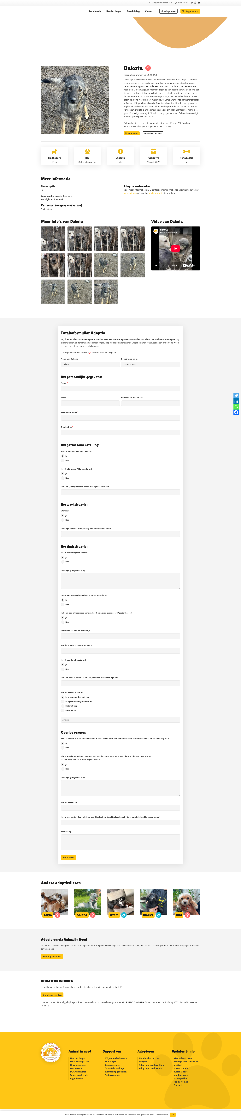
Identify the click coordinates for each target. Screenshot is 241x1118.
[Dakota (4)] (80, 292)
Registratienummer (130, 359)
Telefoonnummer (69, 412)
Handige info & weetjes (185, 1061)
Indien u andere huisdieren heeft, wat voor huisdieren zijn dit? (89, 677)
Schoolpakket (180, 1078)
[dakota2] (80, 238)
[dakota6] (53, 265)
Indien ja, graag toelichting (73, 570)
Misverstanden (181, 1068)
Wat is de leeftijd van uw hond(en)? (77, 645)
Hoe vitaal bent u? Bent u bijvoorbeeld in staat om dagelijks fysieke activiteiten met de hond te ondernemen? (110, 817)
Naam (64, 383)
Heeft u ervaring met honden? (74, 557)
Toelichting (66, 831)
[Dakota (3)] (132, 265)
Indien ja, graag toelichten (73, 777)
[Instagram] (195, 3)
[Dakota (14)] (106, 292)
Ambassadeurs (112, 1075)
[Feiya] (54, 903)
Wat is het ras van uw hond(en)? (75, 630)
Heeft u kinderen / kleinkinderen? (76, 473)
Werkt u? (65, 515)
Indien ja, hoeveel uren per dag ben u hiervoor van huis (86, 528)
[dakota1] (53, 238)
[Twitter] (236, 395)
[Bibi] (186, 903)
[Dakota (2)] (106, 265)
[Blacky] (153, 903)
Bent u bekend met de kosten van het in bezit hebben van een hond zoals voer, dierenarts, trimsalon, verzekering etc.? (115, 743)
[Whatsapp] (236, 407)
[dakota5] (80, 265)
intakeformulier (156, 193)
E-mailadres (67, 427)
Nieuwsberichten (182, 1058)
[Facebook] (199, 3)
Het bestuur (76, 1068)
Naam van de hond (70, 359)
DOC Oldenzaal (78, 1071)
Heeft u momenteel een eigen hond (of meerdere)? (84, 600)
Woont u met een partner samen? (76, 456)
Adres (64, 397)
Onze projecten (78, 1065)
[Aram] (120, 903)
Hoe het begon (77, 1058)
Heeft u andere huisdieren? (73, 664)
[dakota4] (132, 238)
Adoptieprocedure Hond (152, 1065)
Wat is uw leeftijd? (69, 802)
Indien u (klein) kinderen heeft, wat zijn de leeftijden (85, 486)
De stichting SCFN (79, 1061)
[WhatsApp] (192, 3)
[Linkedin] (236, 401)
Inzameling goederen (116, 1071)
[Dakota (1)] (53, 292)
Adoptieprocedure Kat (151, 1068)
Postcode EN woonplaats (132, 397)
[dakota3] (106, 238)
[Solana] (87, 903)
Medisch (177, 1065)
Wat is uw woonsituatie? (76, 701)
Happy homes (180, 1081)
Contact (177, 1085)
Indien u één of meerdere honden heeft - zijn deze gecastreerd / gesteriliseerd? (96, 617)
